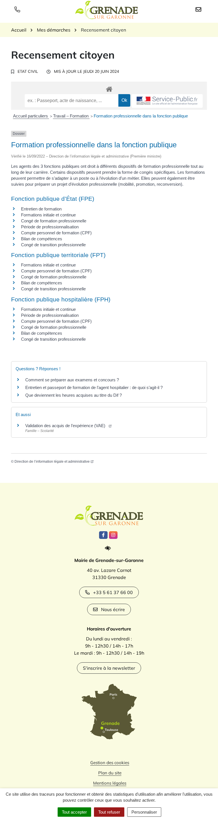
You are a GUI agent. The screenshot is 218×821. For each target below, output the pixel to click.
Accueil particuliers (31, 115)
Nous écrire (113, 609)
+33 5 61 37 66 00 (113, 592)
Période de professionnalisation (50, 226)
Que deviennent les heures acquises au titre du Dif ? (73, 395)
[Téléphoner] (18, 9)
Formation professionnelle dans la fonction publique (141, 115)
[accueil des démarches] (109, 88)
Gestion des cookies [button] (109, 762)
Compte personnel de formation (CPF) (56, 232)
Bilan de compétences (41, 238)
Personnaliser (144, 812)
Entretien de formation (41, 208)
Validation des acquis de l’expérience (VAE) (66, 425)
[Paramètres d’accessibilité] (109, 548)
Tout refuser (109, 812)
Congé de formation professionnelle (53, 220)
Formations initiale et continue (48, 214)
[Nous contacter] (199, 9)
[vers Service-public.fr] (167, 101)
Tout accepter (74, 812)
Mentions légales (109, 783)
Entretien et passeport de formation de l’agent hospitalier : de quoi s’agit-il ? (94, 387)
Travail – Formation (71, 115)
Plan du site (109, 772)
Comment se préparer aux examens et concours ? (72, 379)
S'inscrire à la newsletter (109, 668)
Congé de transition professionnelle (53, 244)
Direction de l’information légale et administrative (52, 462)
